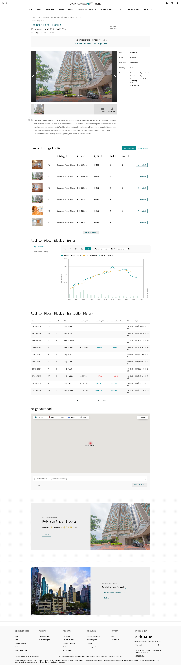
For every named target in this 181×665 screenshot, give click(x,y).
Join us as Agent (44, 640)
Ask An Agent (92, 640)
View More (92, 232)
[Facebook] (140, 636)
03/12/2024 (36, 390)
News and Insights (93, 636)
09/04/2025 (36, 376)
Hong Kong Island (43, 17)
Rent (16, 640)
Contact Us (115, 640)
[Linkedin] (145, 636)
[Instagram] (136, 636)
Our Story (66, 636)
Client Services (22, 631)
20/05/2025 (36, 369)
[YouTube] (150, 636)
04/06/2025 (36, 362)
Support (114, 631)
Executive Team (68, 640)
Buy (16, 636)
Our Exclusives (20, 643)
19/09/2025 (36, 340)
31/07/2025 (36, 355)
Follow (47, 534)
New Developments (22, 650)
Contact (143, 165)
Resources (91, 631)
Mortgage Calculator (94, 647)
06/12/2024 (36, 383)
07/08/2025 (36, 347)
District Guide (120, 592)
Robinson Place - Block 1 (66, 165)
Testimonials (67, 647)
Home (33, 17)
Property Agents (69, 643)
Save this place (139, 484)
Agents (42, 631)
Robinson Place (68, 17)
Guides (89, 643)
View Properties (108, 592)
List (16, 647)
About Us (67, 631)
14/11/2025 (36, 333)
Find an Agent (44, 636)
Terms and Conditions (32, 656)
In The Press (67, 650)
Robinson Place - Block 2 (66, 176)
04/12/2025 (36, 326)
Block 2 (78, 17)
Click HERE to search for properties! (90, 43)
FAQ (112, 636)
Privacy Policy (19, 656)
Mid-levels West (56, 17)
